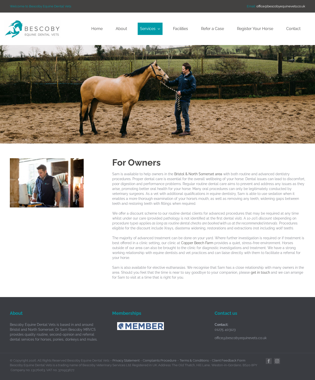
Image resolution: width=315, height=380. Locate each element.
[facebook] (269, 361)
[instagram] (277, 361)
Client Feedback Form (228, 360)
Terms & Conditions (194, 360)
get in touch (260, 272)
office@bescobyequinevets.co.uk (280, 6)
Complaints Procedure (159, 360)
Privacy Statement (126, 360)
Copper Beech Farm (197, 243)
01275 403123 (225, 330)
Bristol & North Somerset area (198, 174)
